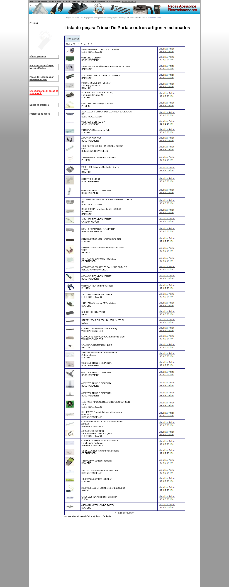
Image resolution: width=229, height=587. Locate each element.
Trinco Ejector (72, 39)
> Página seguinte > (125, 513)
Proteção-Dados (129, 1)
